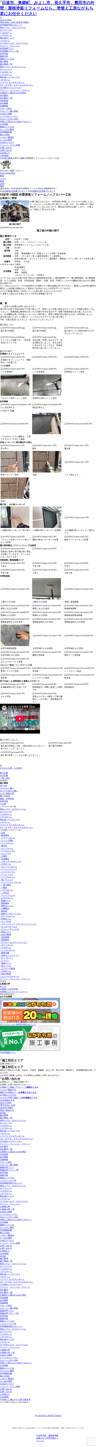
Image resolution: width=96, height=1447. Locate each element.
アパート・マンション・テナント (15, 90)
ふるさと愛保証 (7, 137)
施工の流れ (5, 135)
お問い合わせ (6, 148)
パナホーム (5, 41)
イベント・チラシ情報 (10, 145)
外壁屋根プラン (7, 48)
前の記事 (4, 773)
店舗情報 (4, 106)
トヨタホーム (6, 33)
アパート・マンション (10, 46)
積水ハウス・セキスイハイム (13, 27)
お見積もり (5, 153)
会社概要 (4, 103)
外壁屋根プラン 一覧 (9, 51)
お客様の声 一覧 (7, 1209)
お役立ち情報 (6, 114)
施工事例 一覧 (6, 64)
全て (3, 786)
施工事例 (4, 61)
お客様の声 (5, 1207)
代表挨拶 (4, 101)
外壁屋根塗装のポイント (11, 25)
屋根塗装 (4, 56)
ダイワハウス (6, 30)
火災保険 (4, 124)
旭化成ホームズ (7, 38)
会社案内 (4, 95)
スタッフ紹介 (6, 108)
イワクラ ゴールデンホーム (12, 82)
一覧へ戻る (5, 778)
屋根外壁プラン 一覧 (9, 1170)
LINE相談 (4, 156)
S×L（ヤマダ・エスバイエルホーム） (17, 85)
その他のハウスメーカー (11, 88)
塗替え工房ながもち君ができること (16, 122)
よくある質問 (6, 140)
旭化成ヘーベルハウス (10, 77)
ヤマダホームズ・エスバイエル (14, 43)
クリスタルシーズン (9, 116)
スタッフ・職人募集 (9, 111)
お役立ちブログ (7, 142)
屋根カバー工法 (7, 59)
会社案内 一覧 (6, 98)
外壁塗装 (4, 54)
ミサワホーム (6, 35)
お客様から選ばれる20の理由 (13, 93)
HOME (3, 1113)
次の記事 (4, 776)
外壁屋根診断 (6, 132)
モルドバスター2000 (9, 119)
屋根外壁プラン (7, 1167)
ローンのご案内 (7, 129)
